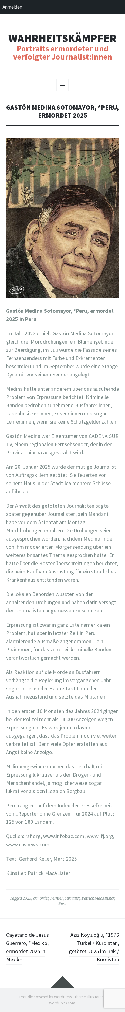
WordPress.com (62, 1003)
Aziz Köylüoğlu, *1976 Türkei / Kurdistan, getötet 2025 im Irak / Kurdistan (94, 947)
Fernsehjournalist (65, 898)
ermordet (41, 898)
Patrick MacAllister (98, 898)
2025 (27, 898)
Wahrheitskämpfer (62, 38)
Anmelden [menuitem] (12, 6)
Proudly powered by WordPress (45, 997)
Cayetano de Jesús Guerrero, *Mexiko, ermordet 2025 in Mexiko (27, 947)
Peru (62, 903)
